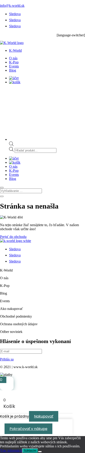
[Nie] (40, 451)
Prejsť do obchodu (13, 237)
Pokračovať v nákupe (28, 428)
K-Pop (14, 62)
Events (14, 66)
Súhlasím (30, 450)
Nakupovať (43, 416)
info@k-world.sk (12, 5)
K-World (15, 50)
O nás (13, 58)
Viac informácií (11, 450)
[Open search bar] (11, 145)
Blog (12, 70)
